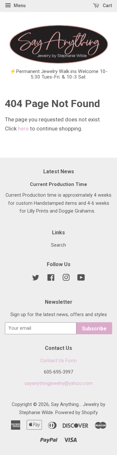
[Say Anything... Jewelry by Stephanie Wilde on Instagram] (66, 279)
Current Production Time (58, 184)
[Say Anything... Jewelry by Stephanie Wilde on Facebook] (51, 279)
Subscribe (94, 329)
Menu (19, 5)
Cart (107, 5)
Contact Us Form (58, 360)
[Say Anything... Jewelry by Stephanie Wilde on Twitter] (35, 279)
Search (58, 245)
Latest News (58, 171)
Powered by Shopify (76, 412)
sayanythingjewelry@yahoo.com (58, 383)
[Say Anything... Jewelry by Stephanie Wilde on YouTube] (81, 279)
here (23, 128)
